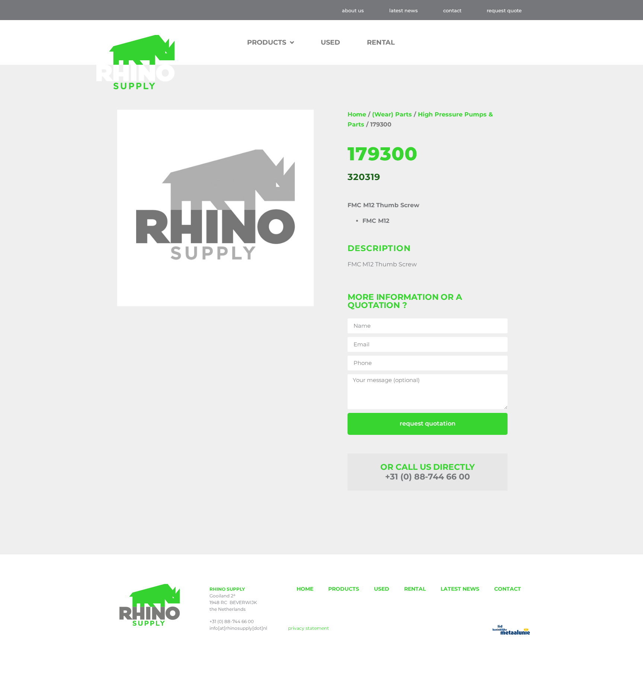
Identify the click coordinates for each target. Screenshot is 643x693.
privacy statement (308, 628)
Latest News (403, 10)
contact (452, 10)
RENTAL (381, 42)
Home (357, 114)
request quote (504, 10)
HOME (305, 588)
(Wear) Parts (392, 114)
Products (266, 42)
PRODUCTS (343, 588)
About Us (353, 10)
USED (330, 42)
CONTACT (507, 588)
